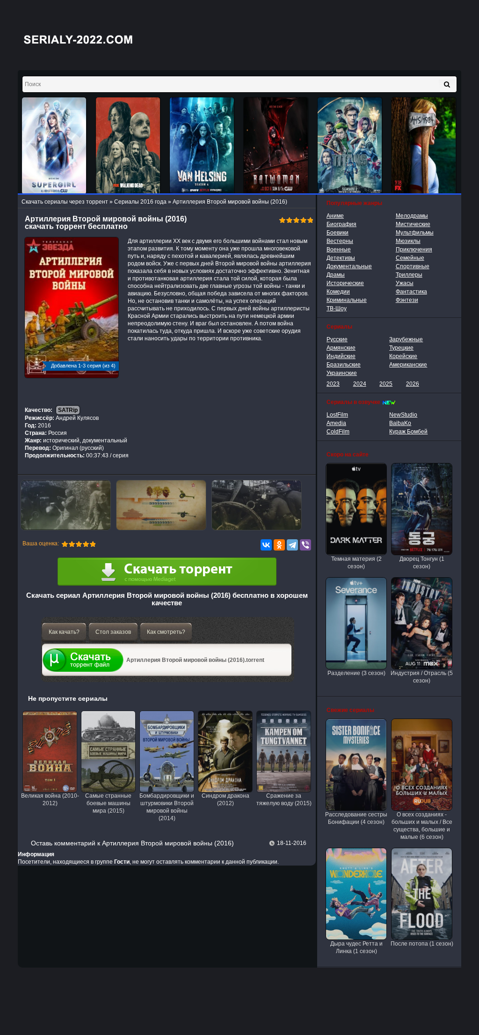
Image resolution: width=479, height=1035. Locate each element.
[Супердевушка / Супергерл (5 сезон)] (54, 145)
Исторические (345, 283)
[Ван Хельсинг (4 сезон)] (202, 145)
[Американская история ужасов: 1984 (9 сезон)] (424, 145)
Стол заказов (113, 632)
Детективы (341, 258)
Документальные (349, 266)
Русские (337, 339)
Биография (341, 224)
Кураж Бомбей (408, 431)
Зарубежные (406, 339)
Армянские (341, 348)
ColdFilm (338, 431)
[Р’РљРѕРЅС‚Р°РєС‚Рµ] (266, 545)
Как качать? (64, 632)
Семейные (410, 258)
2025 (385, 384)
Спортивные (412, 266)
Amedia (336, 423)
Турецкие (401, 348)
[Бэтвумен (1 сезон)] (276, 145)
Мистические (413, 224)
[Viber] (305, 545)
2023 (333, 384)
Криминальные (347, 300)
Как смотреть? (166, 632)
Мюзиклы (408, 241)
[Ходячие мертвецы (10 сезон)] (128, 145)
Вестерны (340, 241)
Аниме (335, 216)
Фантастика (411, 291)
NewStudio (403, 414)
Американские (408, 364)
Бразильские (344, 364)
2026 (412, 384)
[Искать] (447, 84)
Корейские (403, 356)
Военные (339, 249)
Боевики (337, 232)
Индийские (341, 356)
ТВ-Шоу (337, 308)
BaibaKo (400, 423)
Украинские (342, 373)
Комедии (338, 291)
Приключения (414, 249)
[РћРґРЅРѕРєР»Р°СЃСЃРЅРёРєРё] (279, 545)
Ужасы (405, 283)
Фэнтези (407, 300)
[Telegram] (292, 545)
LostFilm (337, 414)
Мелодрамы (412, 216)
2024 (359, 384)
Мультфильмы (415, 232)
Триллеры (409, 275)
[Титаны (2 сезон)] (350, 145)
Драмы (336, 275)
